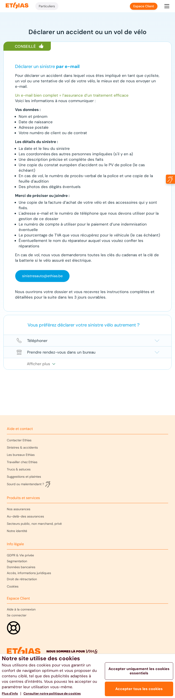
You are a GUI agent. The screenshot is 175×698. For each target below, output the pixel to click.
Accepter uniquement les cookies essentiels (139, 670)
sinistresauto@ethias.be (42, 276)
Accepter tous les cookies (139, 688)
